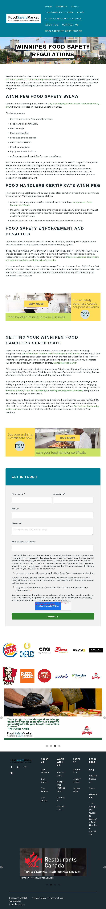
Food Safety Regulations (63, 18)
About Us (51, 24)
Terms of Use (56, 898)
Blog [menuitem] (91, 769)
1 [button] (46, 746)
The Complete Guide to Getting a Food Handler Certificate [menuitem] (93, 819)
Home (49, 6)
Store (75, 6)
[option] (53, 714)
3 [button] (55, 746)
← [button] (1, 717)
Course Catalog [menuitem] (93, 778)
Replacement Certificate (63, 31)
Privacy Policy (39, 898)
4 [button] (59, 746)
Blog (80, 12)
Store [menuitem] (92, 788)
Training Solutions (59, 12)
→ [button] (104, 717)
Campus (61, 6)
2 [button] (51, 746)
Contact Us (70, 24)
